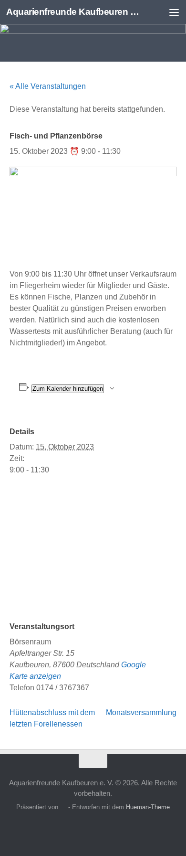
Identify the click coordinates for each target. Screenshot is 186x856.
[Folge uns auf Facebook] (76, 829)
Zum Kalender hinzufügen (67, 388)
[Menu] (174, 12)
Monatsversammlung (141, 712)
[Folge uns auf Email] (110, 829)
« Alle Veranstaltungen (48, 86)
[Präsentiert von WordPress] (63, 807)
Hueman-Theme (148, 807)
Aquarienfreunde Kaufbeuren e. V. (73, 12)
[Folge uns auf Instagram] (93, 829)
